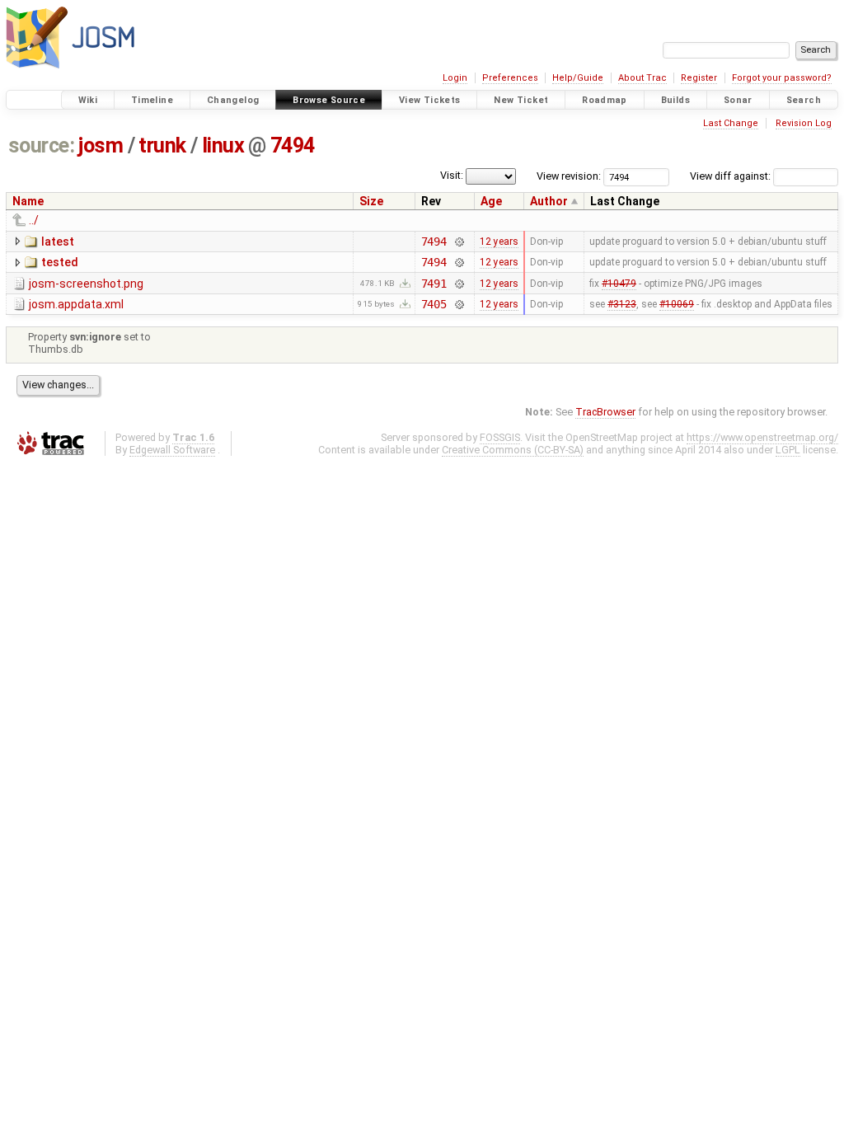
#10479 (619, 283)
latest (57, 241)
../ (34, 220)
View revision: (569, 176)
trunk (162, 145)
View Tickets (430, 100)
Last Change (730, 123)
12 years (499, 241)
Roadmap (604, 100)
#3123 (621, 304)
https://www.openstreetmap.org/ (762, 437)
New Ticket (521, 100)
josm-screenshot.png (86, 283)
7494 (292, 145)
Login (455, 78)
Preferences (510, 78)
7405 (434, 304)
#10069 (676, 304)
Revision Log (804, 123)
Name (28, 201)
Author (549, 201)
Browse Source (329, 100)
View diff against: (731, 176)
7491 (434, 283)
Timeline (152, 100)
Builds (675, 100)
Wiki (88, 100)
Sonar (738, 100)
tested (59, 262)
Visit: (451, 175)
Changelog (233, 100)
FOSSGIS (500, 437)
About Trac (642, 78)
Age (491, 201)
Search (803, 100)
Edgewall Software (172, 449)
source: (41, 145)
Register (699, 78)
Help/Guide (577, 78)
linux (223, 145)
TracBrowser (605, 412)
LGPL (788, 449)
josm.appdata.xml (76, 304)
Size (371, 201)
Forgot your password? (782, 78)
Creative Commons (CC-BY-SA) (513, 449)
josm (100, 145)
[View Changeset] (458, 241)
